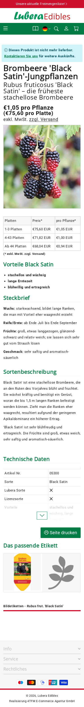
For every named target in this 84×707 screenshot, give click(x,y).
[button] (6, 28)
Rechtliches (15, 669)
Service (10, 659)
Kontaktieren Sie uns (21, 56)
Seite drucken (63, 532)
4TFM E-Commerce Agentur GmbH (51, 701)
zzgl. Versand (43, 119)
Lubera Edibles (48, 695)
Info (7, 649)
